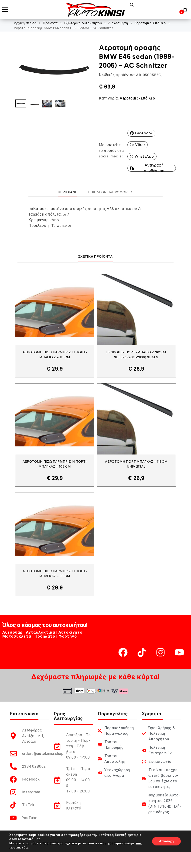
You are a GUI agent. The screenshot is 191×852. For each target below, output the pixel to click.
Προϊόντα (50, 23)
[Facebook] (123, 652)
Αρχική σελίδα (25, 23)
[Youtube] (179, 652)
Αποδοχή (166, 841)
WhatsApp (144, 156)
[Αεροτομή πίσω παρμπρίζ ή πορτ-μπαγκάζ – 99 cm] (54, 528)
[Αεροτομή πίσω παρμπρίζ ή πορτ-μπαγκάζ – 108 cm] (54, 418)
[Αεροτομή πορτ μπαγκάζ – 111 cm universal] (136, 418)
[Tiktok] (141, 652)
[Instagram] (160, 652)
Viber (140, 144)
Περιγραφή (68, 192)
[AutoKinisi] (95, 9)
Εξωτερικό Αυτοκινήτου (83, 23)
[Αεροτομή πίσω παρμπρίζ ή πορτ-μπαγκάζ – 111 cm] (54, 309)
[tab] (68, 192)
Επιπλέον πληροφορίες (110, 192)
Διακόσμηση (118, 23)
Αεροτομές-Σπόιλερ (150, 23)
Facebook (144, 133)
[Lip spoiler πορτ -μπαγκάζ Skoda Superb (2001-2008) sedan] (136, 309)
